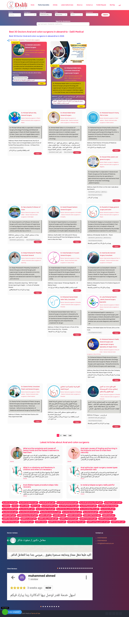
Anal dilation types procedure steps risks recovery (40, 486)
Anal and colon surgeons (33, 40)
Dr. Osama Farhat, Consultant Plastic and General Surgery (30, 387)
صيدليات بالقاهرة (41, 522)
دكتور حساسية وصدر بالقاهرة (69, 518)
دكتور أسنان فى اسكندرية (10, 502)
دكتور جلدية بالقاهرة (27, 522)
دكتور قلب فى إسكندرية (108, 509)
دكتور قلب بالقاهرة (45, 515)
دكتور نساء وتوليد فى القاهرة (57, 522)
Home (32, 5)
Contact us (89, 5)
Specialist (43, 12)
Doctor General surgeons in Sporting (31, 258)
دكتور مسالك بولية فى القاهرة (76, 522)
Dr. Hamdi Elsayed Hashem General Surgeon (68, 208)
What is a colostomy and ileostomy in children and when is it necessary (39, 468)
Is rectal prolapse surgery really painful (97, 485)
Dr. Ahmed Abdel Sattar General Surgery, (67, 114)
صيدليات (15, 505)
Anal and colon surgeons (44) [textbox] (46, 14)
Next (64, 435)
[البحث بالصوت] (5, 612)
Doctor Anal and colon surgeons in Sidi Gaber (29, 216)
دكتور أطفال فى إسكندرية (10, 509)
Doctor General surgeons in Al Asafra (70, 212)
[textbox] (76, 14)
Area (71, 12)
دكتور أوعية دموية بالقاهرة (11, 518)
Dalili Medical (13, 40)
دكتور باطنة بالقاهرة (59, 515)
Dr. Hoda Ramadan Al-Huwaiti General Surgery (69, 254)
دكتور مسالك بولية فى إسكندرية (90, 509)
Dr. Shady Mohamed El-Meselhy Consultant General (31, 254)
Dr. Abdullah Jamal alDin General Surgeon (32, 46)
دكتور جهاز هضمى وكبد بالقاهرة (48, 518)
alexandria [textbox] (59, 14)
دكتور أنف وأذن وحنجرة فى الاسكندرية (91, 502)
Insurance (89, 12)
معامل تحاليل (24, 505)
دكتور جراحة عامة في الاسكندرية (69, 505)
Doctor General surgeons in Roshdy (35, 50)
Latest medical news (67, 5)
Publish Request (101, 5)
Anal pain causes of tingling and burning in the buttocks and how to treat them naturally (99, 450)
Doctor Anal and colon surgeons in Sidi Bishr (72, 79)
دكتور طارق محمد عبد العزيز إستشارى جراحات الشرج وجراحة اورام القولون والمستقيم (109, 389)
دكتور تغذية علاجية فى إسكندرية (29, 512)
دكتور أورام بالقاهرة (108, 515)
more (12, 461)
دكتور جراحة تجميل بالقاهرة (107, 518)
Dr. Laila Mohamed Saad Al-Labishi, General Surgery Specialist (108, 299)
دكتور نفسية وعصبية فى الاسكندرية (67, 502)
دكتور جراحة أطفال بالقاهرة (92, 515)
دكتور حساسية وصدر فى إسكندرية (50, 512)
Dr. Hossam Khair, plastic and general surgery (109, 158)
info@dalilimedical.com (105, 543)
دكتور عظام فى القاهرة (118, 522)
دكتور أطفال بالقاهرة (9, 515)
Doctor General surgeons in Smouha (70, 302)
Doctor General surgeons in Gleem (109, 305)
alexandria (21, 40)
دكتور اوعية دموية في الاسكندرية (108, 505)
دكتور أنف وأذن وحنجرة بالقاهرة (27, 515)
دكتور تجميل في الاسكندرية (88, 505)
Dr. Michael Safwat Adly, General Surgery (28, 114)
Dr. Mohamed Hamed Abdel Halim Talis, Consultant (69, 298)
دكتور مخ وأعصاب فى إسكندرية (72, 512)
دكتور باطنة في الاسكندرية (49, 505)
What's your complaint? (12, 612)
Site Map (112, 5)
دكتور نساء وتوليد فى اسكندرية (28, 502)
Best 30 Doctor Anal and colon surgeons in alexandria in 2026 (36, 36)
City (56, 12)
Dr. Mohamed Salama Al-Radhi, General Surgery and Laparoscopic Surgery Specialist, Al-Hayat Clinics (109, 343)
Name (11, 12)
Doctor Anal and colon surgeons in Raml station (108, 121)
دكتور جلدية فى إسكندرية (10, 512)
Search (105, 15)
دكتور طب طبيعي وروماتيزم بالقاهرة (98, 522)
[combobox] (30, 14)
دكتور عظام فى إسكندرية (27, 509)
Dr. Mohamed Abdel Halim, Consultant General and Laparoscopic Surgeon (72, 70)
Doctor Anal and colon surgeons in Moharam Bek (69, 121)
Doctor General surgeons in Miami (30, 118)
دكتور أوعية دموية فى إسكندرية (45, 509)
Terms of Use (35, 613)
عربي (120, 5)
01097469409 (102, 538)
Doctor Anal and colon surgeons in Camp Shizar (68, 261)
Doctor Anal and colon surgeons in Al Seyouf (109, 261)
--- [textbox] (25, 14)
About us (79, 5)
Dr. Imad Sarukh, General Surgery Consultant (107, 254)
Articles (55, 5)
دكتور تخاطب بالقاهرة (74, 515)
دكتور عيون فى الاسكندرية (47, 502)
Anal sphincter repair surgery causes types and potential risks (99, 468)
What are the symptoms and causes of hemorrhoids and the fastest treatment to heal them (41, 450)
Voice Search (5, 608)
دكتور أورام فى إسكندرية (90, 512)
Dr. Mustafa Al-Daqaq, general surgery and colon (109, 208)
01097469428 (102, 541)
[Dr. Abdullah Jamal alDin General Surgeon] (68, 52)
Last (70, 435)
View (41, 83)
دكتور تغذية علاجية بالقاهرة (88, 518)
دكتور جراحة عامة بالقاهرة (10, 522)
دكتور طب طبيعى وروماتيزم (113, 502)
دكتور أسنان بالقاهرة (106, 512)
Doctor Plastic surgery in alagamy (109, 162)
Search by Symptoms (63, 21)
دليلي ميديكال (35, 505)
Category (27, 12)
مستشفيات (6, 505)
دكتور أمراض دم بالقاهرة (28, 518)
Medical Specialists (43, 5)
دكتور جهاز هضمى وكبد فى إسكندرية (67, 509)
